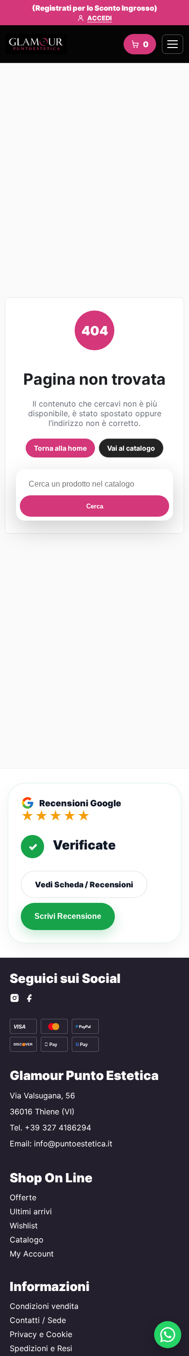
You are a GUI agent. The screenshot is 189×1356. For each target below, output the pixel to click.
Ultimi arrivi (31, 1211)
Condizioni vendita (44, 1306)
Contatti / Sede (38, 1320)
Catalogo (27, 1239)
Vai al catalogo (131, 448)
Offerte (23, 1197)
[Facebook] (29, 999)
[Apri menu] (172, 44)
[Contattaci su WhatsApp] (167, 1334)
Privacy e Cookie (41, 1334)
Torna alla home (60, 448)
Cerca (94, 506)
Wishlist (24, 1225)
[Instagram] (14, 999)
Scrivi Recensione (67, 916)
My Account (32, 1253)
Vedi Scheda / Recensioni (84, 884)
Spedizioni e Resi (41, 1348)
